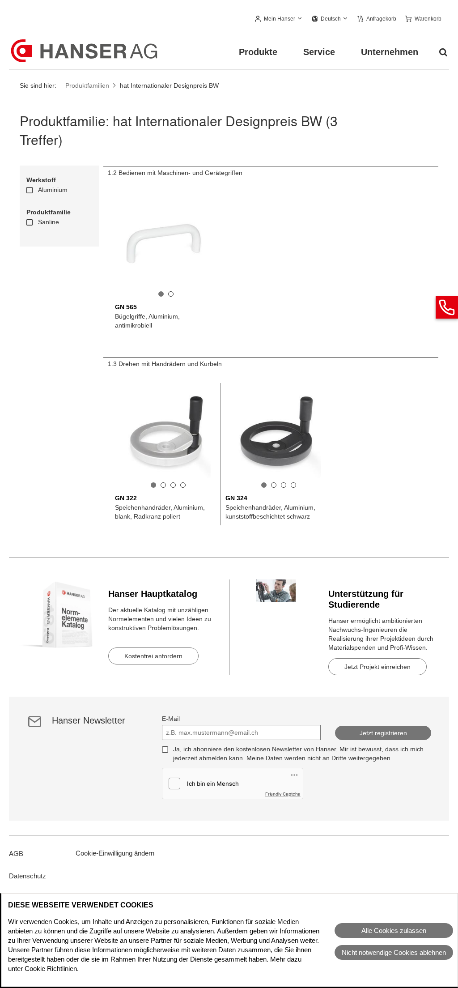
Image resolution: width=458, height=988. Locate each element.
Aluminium (53, 189)
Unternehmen (389, 52)
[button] (279, 19)
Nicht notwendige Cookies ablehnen (394, 952)
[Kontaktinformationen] (447, 307)
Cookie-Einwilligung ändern (115, 853)
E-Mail (171, 718)
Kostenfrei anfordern (153, 656)
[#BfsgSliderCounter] (161, 294)
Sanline (48, 222)
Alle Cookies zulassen (393, 930)
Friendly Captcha (283, 793)
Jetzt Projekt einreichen (377, 666)
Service (319, 52)
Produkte (258, 52)
